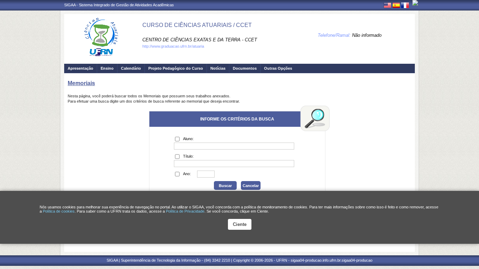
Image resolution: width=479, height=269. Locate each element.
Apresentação (80, 68)
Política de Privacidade (185, 211)
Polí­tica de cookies (59, 211)
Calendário (131, 68)
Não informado (367, 35)
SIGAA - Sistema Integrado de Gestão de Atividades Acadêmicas (119, 5)
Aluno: (188, 139)
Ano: (187, 174)
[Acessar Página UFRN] (415, 3)
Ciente (240, 224)
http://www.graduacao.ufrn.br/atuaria (173, 46)
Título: (188, 156)
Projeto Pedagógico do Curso (175, 68)
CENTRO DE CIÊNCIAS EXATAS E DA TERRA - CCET (199, 39)
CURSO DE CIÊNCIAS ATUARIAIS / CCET (197, 25)
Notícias (217, 68)
